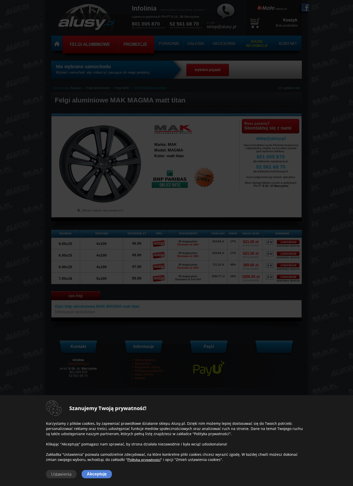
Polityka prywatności (143, 460)
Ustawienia (61, 474)
